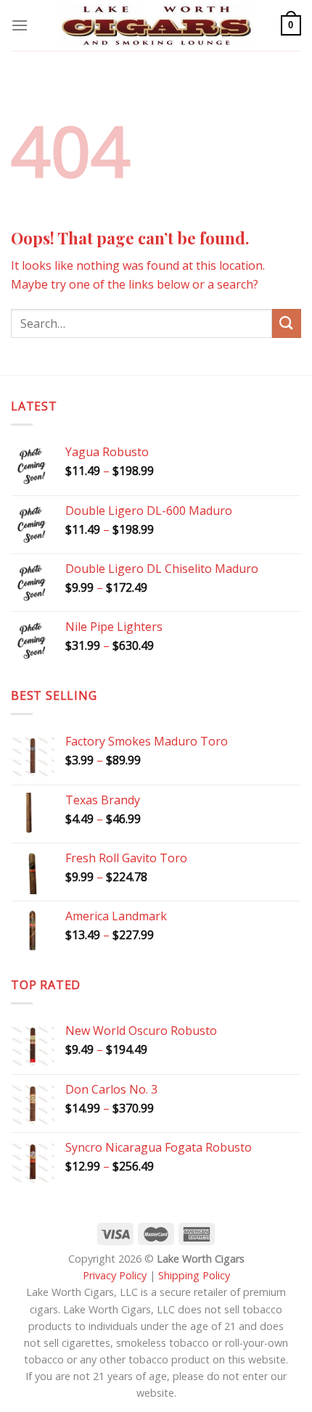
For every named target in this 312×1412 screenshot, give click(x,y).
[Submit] (286, 323)
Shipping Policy (194, 1275)
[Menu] (19, 25)
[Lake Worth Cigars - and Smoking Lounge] (156, 26)
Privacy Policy (115, 1275)
